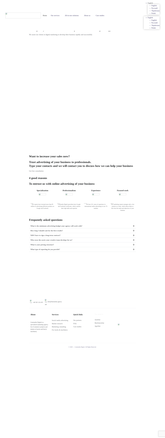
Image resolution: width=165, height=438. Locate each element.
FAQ (74, 323)
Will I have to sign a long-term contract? (45, 235)
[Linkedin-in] (38, 338)
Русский (154, 8)
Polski (153, 13)
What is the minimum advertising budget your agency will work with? (56, 226)
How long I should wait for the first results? (46, 231)
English (150, 3)
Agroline (97, 326)
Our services (55, 15)
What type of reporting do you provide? (45, 249)
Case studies (100, 15)
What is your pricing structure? (42, 245)
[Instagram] (34, 338)
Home (45, 15)
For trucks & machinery (60, 330)
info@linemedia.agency (55, 301)
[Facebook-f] (31, 338)
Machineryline (99, 323)
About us (87, 15)
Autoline (97, 320)
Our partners (77, 320)
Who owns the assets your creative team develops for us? (51, 240)
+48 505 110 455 (38, 302)
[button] (82, 226)
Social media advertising (60, 320)
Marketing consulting (59, 327)
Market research (57, 323)
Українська (155, 11)
